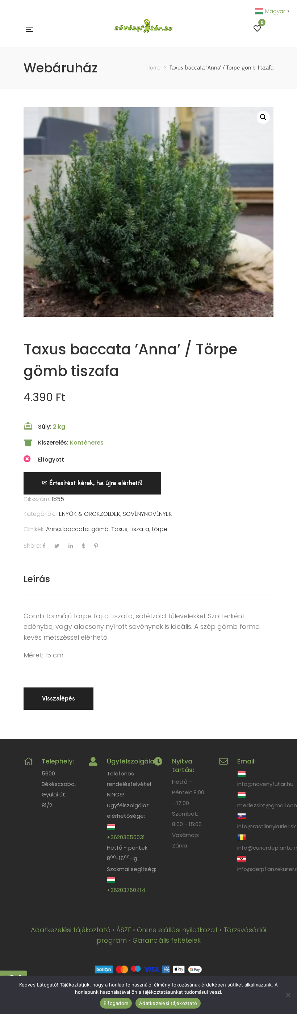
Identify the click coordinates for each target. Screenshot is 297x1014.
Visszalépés (58, 698)
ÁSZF (123, 929)
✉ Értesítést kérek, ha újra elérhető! (92, 483)
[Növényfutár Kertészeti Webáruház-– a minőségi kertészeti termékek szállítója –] (143, 29)
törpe (159, 529)
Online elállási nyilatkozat (177, 929)
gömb (100, 529)
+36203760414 (126, 890)
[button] (263, 117)
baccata (76, 529)
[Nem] (288, 994)
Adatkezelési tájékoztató (70, 929)
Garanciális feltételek (167, 940)
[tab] (37, 579)
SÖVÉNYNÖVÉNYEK (147, 514)
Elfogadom (116, 1003)
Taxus (119, 529)
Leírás (37, 579)
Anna (53, 529)
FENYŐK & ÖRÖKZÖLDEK (88, 514)
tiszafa (139, 529)
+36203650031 (126, 837)
